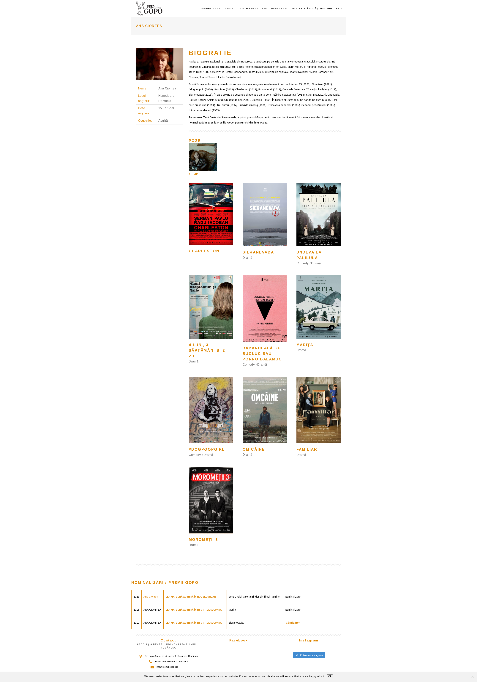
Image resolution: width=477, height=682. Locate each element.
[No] (472, 677)
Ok (329, 676)
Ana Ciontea (150, 596)
